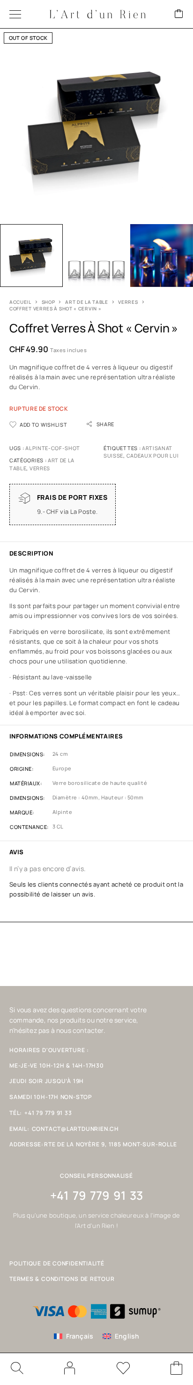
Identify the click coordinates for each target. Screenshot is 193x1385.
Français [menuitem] (80, 1336)
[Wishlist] (123, 1369)
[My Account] (70, 1368)
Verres (128, 302)
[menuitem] (73, 1336)
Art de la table (86, 302)
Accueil (20, 302)
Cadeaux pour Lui (152, 455)
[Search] (16, 1368)
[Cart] (179, 14)
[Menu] (15, 14)
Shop (48, 302)
